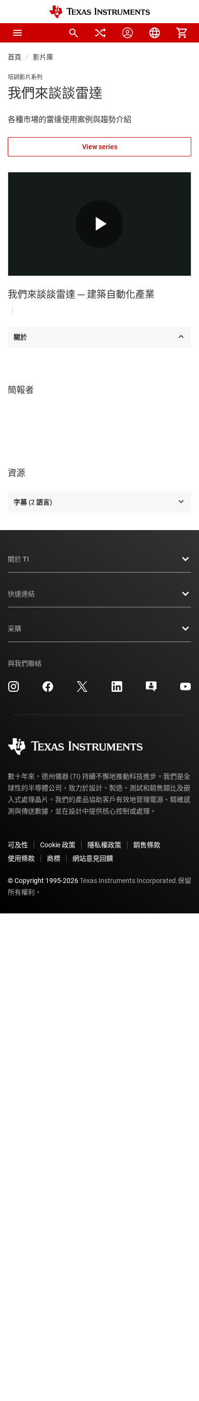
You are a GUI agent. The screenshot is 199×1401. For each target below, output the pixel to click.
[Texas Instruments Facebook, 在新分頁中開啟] (48, 690)
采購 (14, 628)
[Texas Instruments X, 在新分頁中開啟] (82, 690)
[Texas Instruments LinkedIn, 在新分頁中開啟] (117, 690)
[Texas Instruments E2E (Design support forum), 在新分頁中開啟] (151, 690)
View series (99, 147)
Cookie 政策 (57, 845)
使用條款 (21, 858)
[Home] (99, 11)
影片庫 (43, 57)
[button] (17, 32)
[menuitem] (73, 32)
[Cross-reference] (100, 32)
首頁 (14, 57)
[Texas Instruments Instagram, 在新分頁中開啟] (13, 690)
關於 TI (18, 559)
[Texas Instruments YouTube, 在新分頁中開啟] (185, 690)
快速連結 (21, 594)
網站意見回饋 (92, 858)
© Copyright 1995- (43, 880)
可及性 (18, 845)
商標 (53, 858)
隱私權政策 (104, 845)
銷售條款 (146, 845)
